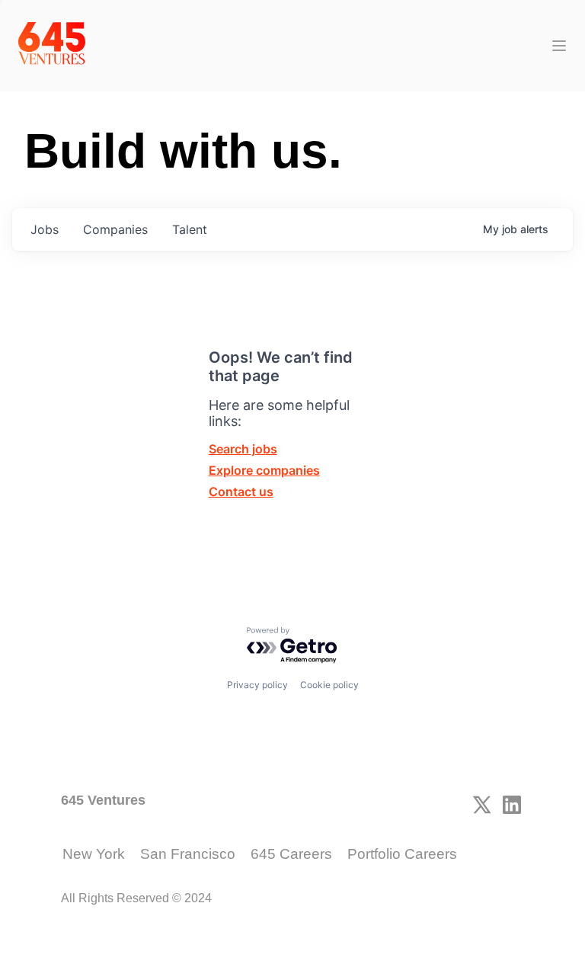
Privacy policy (257, 684)
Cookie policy (329, 684)
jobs (44, 229)
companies (115, 229)
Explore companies (264, 470)
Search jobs (243, 448)
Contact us (241, 491)
